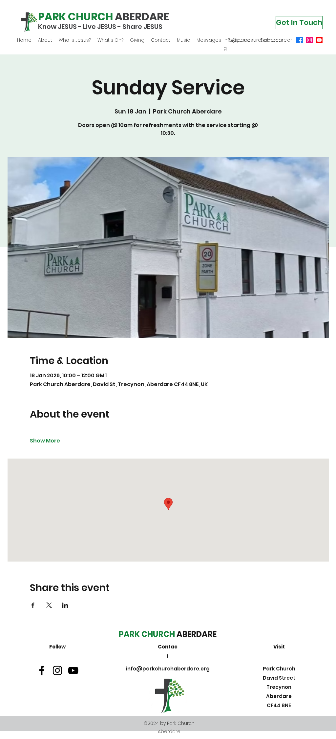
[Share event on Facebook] (33, 605)
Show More (45, 440)
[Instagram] (309, 40)
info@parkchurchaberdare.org (168, 668)
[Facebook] (299, 40)
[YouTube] (319, 40)
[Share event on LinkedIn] (65, 605)
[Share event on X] (49, 605)
